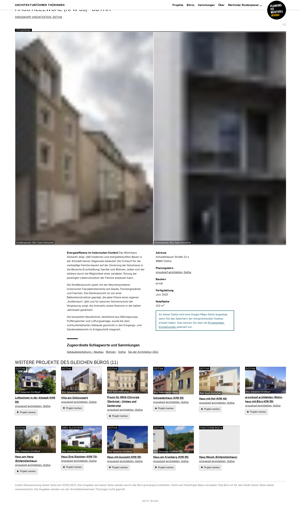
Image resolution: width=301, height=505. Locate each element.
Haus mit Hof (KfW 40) (213, 398)
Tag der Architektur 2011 (143, 352)
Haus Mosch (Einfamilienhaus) (218, 457)
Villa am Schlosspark (74, 398)
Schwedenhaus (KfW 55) (168, 398)
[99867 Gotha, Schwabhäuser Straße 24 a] (284, 24)
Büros (190, 5)
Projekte (177, 5)
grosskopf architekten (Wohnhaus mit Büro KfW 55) (264, 399)
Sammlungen (206, 5)
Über (221, 5)
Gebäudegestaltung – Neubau (85, 352)
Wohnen (111, 352)
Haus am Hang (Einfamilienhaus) (26, 458)
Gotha (121, 352)
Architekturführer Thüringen (40, 5)
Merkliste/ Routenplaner (244, 5)
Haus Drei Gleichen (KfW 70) (79, 456)
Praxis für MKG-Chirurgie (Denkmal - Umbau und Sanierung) (123, 401)
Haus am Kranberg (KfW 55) (171, 457)
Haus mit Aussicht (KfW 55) (124, 457)
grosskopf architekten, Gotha (38, 17)
